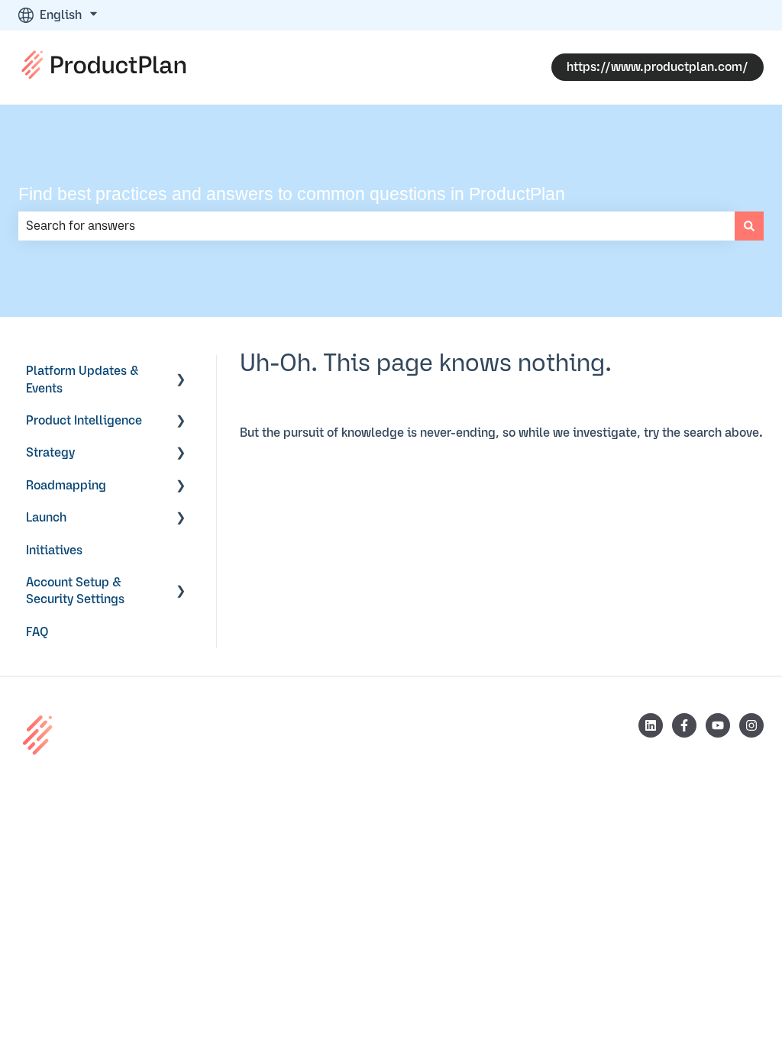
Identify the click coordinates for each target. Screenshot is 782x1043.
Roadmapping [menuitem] (66, 486)
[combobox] (376, 226)
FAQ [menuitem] (37, 632)
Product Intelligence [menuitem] (84, 421)
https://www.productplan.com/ (657, 67)
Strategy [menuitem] (50, 453)
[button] (181, 372)
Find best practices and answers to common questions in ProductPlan (291, 194)
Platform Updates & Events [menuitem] (82, 379)
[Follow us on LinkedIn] (650, 725)
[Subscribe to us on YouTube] (718, 725)
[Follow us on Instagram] (751, 725)
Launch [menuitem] (46, 518)
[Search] (749, 226)
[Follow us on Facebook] (684, 725)
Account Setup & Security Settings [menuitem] (75, 590)
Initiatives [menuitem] (54, 550)
